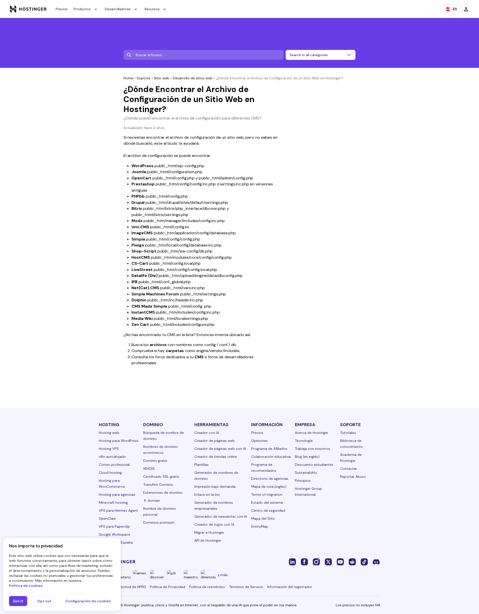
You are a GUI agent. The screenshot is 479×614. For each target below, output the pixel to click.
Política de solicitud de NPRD (122, 587)
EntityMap (259, 526)
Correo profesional (114, 464)
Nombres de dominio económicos (160, 449)
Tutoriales (348, 432)
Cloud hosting (110, 472)
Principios (303, 480)
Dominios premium (158, 522)
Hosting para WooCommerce (112, 483)
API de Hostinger (207, 540)
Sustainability (306, 472)
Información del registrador (289, 587)
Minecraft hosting (113, 502)
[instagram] (316, 561)
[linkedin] (292, 561)
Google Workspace (114, 534)
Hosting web (109, 432)
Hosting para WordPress (118, 440)
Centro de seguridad (268, 510)
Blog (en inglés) (307, 456)
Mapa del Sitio (263, 518)
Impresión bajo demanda (215, 486)
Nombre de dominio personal (159, 511)
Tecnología (304, 440)
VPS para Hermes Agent (118, 510)
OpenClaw (107, 518)
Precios (62, 9)
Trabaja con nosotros (312, 448)
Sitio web (161, 78)
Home (128, 78)
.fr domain (151, 500)
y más (223, 575)
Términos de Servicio (246, 587)
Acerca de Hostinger (311, 432)
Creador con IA (206, 432)
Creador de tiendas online (215, 456)
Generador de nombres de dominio (216, 475)
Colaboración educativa (271, 456)
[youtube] (340, 561)
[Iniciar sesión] (466, 9)
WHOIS (149, 468)
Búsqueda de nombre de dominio (163, 435)
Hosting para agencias (117, 494)
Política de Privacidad (167, 587)
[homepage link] (28, 9)
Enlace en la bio (207, 494)
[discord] (376, 561)
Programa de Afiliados (269, 448)
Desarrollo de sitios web (193, 78)
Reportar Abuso (353, 476)
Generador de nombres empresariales (213, 505)
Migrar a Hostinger (209, 532)
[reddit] (352, 561)
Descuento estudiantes (314, 464)
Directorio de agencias (269, 478)
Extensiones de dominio (163, 492)
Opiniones (259, 440)
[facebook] (304, 561)
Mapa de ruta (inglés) (268, 486)
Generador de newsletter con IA (220, 516)
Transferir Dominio (158, 484)
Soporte (143, 78)
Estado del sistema (267, 502)
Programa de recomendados (263, 467)
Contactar (348, 468)
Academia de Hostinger (351, 457)
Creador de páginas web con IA (220, 448)
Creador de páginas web (214, 440)
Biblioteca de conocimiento (351, 443)
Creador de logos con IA (214, 524)
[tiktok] (364, 561)
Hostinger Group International (308, 491)
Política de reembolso (207, 587)
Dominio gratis (155, 460)
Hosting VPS (109, 448)
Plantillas (201, 464)
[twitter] (328, 561)
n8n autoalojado (112, 456)
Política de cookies (26, 585)
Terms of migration (266, 494)
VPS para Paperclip (114, 526)
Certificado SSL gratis (161, 476)
